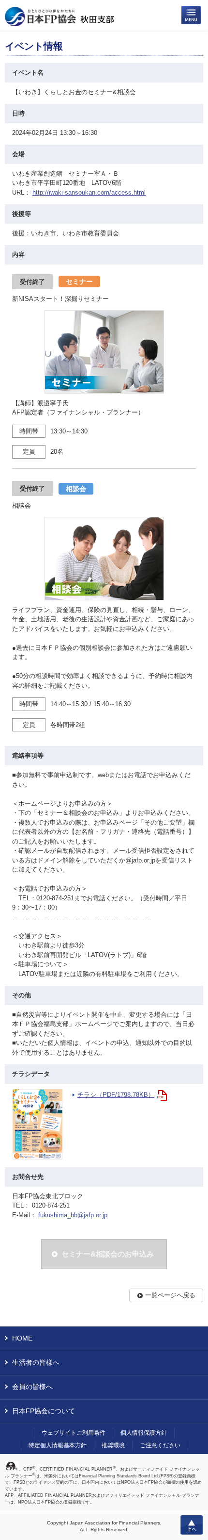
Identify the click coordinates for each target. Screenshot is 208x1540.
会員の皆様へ (32, 1387)
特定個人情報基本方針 (58, 1445)
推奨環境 (113, 1445)
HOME (22, 1338)
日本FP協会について (43, 1411)
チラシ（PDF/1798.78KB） (115, 1094)
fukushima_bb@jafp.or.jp (72, 1215)
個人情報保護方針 (143, 1432)
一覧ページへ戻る (170, 1295)
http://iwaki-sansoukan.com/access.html (89, 192)
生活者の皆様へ (35, 1362)
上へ (191, 1525)
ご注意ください (160, 1445)
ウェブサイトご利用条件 (73, 1432)
